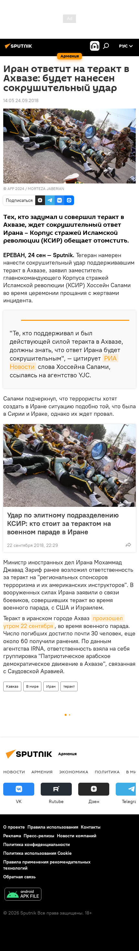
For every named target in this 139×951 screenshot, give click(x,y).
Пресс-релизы (39, 836)
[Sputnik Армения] (19, 48)
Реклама (12, 836)
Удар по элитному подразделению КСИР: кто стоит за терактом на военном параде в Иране (63, 523)
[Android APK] (23, 895)
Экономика (73, 772)
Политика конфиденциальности (36, 844)
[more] (128, 544)
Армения (42, 772)
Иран (51, 686)
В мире (32, 686)
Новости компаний (76, 836)
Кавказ (12, 686)
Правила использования (52, 827)
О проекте (14, 827)
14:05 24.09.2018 (20, 100)
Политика (107, 772)
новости (14, 772)
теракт (69, 686)
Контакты (91, 827)
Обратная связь (19, 877)
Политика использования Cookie (37, 853)
